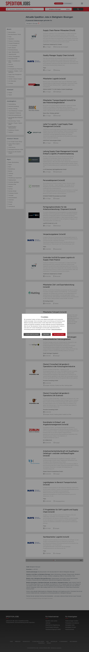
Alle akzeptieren (59, 334)
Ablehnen (46, 334)
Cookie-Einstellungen (32, 334)
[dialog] (44, 326)
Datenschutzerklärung (56, 329)
